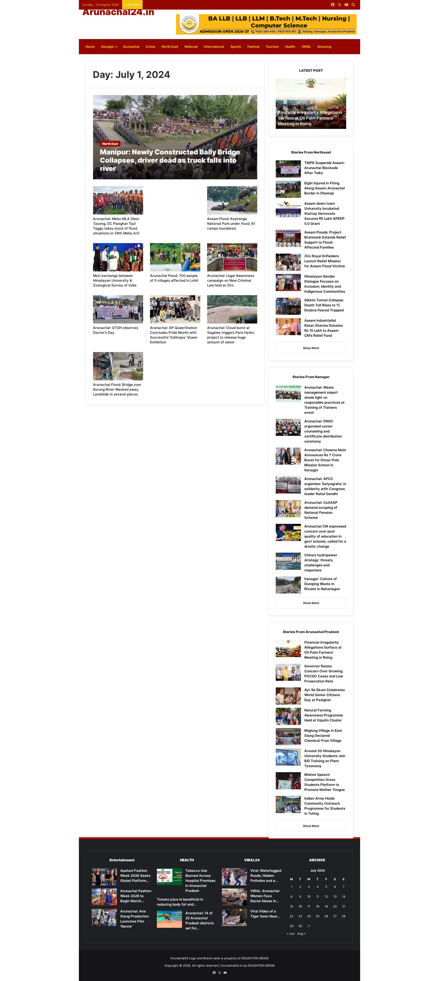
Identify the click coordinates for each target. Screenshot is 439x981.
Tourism (272, 46)
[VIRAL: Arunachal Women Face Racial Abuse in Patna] (234, 897)
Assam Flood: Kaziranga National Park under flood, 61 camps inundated (231, 224)
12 (326, 896)
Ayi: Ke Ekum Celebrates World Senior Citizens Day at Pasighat (324, 695)
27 (335, 916)
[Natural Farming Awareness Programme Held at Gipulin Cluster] (288, 716)
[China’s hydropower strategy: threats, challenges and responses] (288, 561)
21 (343, 906)
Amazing (324, 46)
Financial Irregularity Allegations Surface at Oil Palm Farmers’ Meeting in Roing (310, 118)
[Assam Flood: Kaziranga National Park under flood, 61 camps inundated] (232, 200)
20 (335, 906)
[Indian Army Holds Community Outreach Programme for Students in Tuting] (288, 804)
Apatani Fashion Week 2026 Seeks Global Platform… (135, 875)
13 (335, 896)
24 (309, 916)
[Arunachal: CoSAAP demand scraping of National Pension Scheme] (288, 508)
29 (291, 926)
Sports (235, 46)
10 (309, 896)
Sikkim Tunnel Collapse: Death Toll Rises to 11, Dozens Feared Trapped (324, 305)
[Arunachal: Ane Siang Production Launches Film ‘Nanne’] (104, 917)
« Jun (291, 933)
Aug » (301, 933)
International (214, 46)
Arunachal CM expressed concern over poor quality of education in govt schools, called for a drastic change (325, 536)
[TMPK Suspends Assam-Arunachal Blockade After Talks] (288, 169)
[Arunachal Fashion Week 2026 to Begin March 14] (104, 897)
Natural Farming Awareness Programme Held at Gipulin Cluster (323, 715)
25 (317, 916)
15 (291, 906)
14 (343, 896)
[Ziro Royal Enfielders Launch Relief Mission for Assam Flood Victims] (288, 262)
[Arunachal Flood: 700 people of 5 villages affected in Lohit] (175, 257)
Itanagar (107, 46)
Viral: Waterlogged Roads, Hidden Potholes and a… (265, 875)
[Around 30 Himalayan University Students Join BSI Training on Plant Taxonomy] (288, 757)
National (191, 46)
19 (326, 906)
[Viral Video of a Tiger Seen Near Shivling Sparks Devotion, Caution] (234, 917)
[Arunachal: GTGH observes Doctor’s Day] (118, 309)
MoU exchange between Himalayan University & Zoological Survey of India (115, 280)
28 (343, 916)
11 (317, 896)
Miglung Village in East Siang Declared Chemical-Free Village (323, 735)
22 (291, 916)
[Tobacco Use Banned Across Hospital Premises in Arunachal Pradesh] (169, 876)
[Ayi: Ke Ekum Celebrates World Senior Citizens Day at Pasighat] (288, 696)
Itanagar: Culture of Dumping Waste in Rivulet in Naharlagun (322, 584)
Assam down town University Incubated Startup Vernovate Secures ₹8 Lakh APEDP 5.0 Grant (324, 213)
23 (300, 916)
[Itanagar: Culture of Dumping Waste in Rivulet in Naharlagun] (288, 585)
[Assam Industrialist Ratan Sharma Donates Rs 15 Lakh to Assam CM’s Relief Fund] (288, 326)
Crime (150, 46)
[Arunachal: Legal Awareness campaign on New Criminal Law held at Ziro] (232, 257)
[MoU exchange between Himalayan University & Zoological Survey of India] (118, 257)
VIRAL (306, 46)
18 (317, 906)
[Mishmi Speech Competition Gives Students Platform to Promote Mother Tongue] (288, 780)
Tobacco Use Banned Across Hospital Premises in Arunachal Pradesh (200, 880)
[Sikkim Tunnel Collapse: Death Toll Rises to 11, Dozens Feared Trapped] (288, 306)
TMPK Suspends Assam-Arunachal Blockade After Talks (324, 168)
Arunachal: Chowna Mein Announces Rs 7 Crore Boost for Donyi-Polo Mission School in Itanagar (325, 460)
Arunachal (131, 46)
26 (326, 916)
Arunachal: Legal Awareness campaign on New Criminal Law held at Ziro (230, 280)
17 (308, 906)
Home (90, 46)
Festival (253, 46)
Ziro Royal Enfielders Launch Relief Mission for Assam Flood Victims (324, 261)
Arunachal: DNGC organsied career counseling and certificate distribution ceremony (323, 431)
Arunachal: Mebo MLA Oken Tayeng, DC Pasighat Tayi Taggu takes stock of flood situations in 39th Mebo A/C (116, 226)
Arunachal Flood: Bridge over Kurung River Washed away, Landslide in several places (117, 389)
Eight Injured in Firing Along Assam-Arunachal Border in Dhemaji (324, 188)
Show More (311, 348)
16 (300, 906)
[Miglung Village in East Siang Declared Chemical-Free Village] (288, 736)
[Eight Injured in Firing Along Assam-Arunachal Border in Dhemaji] (288, 189)
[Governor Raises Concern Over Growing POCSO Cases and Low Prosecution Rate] (288, 672)
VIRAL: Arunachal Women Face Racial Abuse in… (264, 896)
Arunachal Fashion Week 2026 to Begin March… (135, 896)
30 (300, 926)
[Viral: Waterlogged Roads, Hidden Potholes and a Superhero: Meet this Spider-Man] (234, 876)
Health (290, 46)
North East (170, 46)
